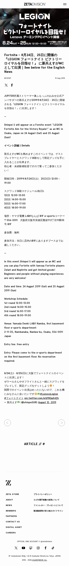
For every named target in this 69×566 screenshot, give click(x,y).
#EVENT (7, 78)
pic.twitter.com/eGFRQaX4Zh (41, 398)
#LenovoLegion (49, 394)
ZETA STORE (12, 494)
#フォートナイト (14, 398)
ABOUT (9, 500)
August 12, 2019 (47, 402)
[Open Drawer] (65, 4)
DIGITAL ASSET (14, 527)
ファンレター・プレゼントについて (48, 505)
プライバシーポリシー (43, 494)
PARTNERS (11, 516)
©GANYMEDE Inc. (39, 560)
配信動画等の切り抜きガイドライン (48, 511)
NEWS (9, 505)
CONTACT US (13, 522)
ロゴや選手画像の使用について (46, 500)
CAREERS (11, 533)
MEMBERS (11, 511)
